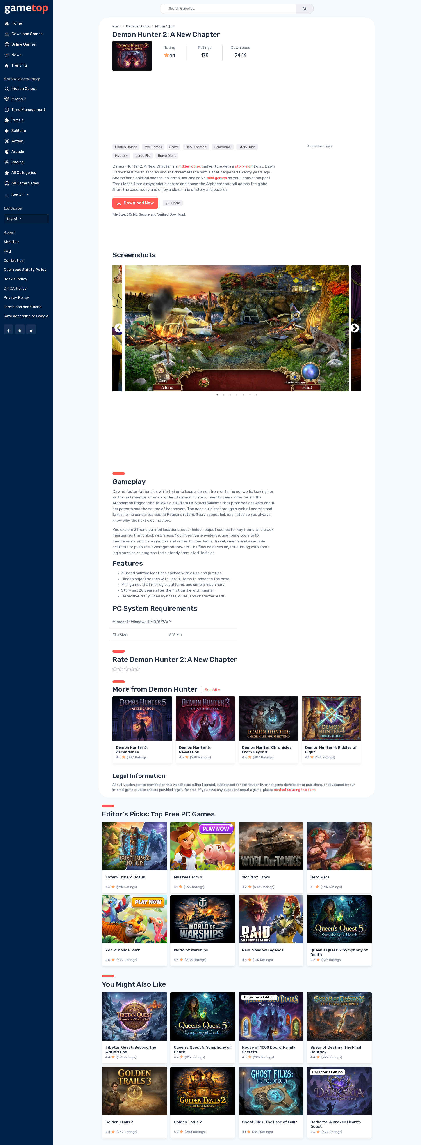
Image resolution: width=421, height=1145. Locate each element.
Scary (173, 147)
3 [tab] (230, 395)
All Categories (23, 172)
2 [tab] (223, 395)
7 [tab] (256, 395)
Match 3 (18, 99)
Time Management (28, 109)
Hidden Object (24, 88)
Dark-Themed (196, 147)
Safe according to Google (26, 316)
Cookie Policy (15, 279)
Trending (19, 65)
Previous (119, 328)
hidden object (190, 166)
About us (12, 242)
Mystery (121, 155)
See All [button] (15, 195)
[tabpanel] (237, 328)
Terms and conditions (22, 307)
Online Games (23, 44)
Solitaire (18, 130)
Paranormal (222, 147)
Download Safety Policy (25, 269)
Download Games (27, 34)
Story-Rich (247, 147)
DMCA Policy (15, 288)
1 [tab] (217, 395)
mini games (217, 178)
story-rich (244, 166)
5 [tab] (243, 395)
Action (17, 141)
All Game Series (25, 183)
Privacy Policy (16, 297)
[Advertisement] (236, 106)
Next (354, 328)
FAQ (7, 251)
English (12, 219)
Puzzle (17, 120)
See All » (212, 689)
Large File (143, 155)
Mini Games (153, 147)
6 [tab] (250, 395)
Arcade (17, 151)
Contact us (13, 260)
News (16, 55)
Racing (17, 162)
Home (16, 23)
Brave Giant (167, 155)
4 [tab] (237, 395)
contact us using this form (295, 790)
